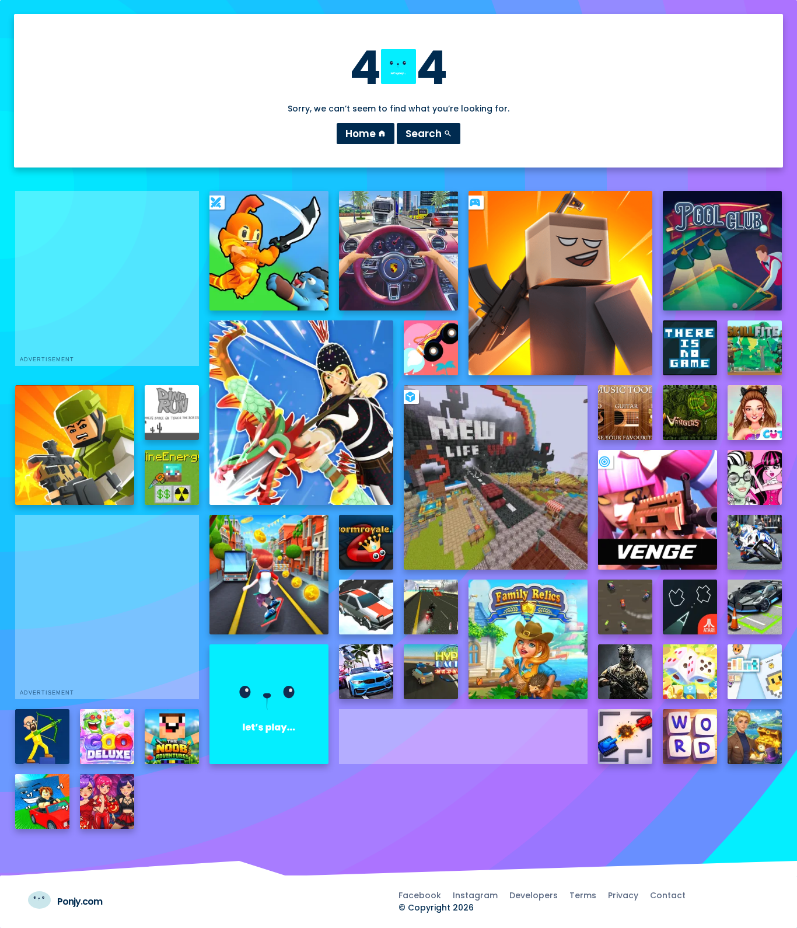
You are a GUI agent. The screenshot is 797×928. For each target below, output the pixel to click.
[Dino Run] (172, 412)
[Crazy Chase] (625, 607)
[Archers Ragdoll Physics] (42, 736)
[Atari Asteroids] (690, 607)
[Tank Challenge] (625, 736)
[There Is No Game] (690, 347)
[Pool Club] (722, 251)
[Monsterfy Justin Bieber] (755, 477)
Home (365, 134)
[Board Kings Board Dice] (690, 671)
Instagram (475, 895)
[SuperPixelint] (755, 671)
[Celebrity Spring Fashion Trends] (755, 412)
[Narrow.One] (301, 412)
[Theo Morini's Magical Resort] (755, 736)
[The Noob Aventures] (172, 736)
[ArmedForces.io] (625, 671)
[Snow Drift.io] (366, 607)
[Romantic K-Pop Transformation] (107, 801)
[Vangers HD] (690, 412)
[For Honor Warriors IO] (269, 704)
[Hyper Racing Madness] (431, 671)
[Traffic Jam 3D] (399, 251)
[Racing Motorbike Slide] (755, 542)
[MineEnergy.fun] (172, 477)
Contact (668, 895)
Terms (582, 895)
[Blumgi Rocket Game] (431, 347)
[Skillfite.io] (755, 347)
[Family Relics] (528, 639)
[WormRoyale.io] (366, 542)
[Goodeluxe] (107, 736)
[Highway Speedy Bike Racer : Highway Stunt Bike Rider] (431, 607)
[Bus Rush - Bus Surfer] (269, 574)
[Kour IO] (75, 445)
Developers (533, 895)
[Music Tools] (625, 412)
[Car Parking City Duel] (755, 607)
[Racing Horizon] (366, 671)
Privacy (623, 895)
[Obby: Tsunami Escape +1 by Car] (42, 801)
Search (429, 134)
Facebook (419, 895)
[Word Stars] (690, 736)
